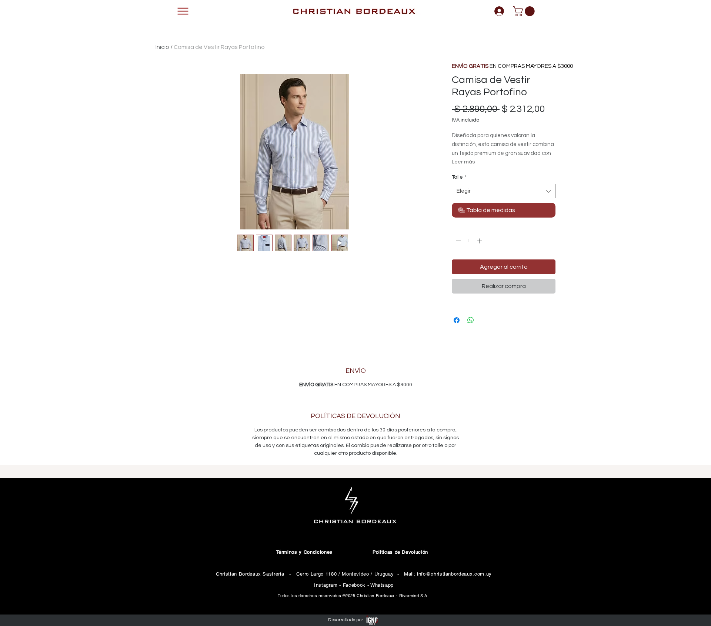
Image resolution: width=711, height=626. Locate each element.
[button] (525, 11)
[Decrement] (457, 240)
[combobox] (503, 191)
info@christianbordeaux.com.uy (454, 574)
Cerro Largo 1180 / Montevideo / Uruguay (345, 574)
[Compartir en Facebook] (456, 320)
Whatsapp (382, 585)
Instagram (327, 585)
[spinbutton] (468, 240)
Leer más (463, 162)
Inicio (162, 47)
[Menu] (182, 11)
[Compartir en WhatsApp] (470, 320)
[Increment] (480, 240)
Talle (459, 177)
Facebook (354, 585)
